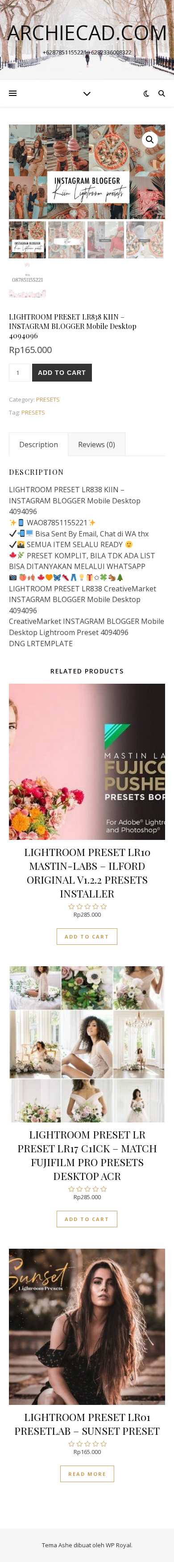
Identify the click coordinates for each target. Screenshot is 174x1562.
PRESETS (48, 399)
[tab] (38, 444)
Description (38, 444)
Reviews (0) (96, 444)
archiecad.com (87, 32)
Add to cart (62, 372)
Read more (87, 1474)
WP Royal (118, 1545)
